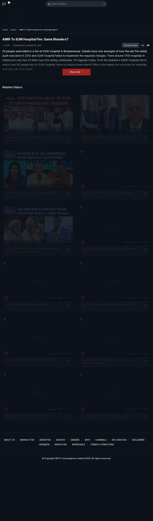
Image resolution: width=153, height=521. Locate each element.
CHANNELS (101, 440)
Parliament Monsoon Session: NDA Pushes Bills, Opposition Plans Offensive (33, 138)
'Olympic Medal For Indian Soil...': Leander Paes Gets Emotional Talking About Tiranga (107, 194)
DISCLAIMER (138, 440)
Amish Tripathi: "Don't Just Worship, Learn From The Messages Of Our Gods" (106, 361)
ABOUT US (9, 440)
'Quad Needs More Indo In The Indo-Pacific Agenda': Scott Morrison (110, 138)
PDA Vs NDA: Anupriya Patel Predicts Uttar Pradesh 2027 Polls (109, 306)
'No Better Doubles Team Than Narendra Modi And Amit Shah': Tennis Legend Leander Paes (32, 250)
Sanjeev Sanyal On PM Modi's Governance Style (105, 416)
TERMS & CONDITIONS (102, 444)
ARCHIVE (60, 440)
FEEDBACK (44, 444)
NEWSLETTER (27, 440)
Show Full (75, 72)
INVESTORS (61, 444)
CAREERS (74, 440)
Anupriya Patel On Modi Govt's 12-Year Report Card (30, 360)
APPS (87, 440)
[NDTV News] (14, 13)
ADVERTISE (45, 440)
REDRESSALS (78, 444)
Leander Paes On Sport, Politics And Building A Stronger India (108, 250)
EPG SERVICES (119, 440)
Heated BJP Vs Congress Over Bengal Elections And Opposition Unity (30, 194)
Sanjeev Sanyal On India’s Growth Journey (26, 416)
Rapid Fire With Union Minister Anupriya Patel (27, 304)
